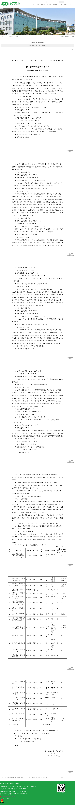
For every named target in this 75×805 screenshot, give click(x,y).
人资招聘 (60, 4)
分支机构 (72, 36)
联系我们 (71, 4)
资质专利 (66, 4)
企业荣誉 (67, 36)
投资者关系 (48, 4)
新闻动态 (43, 4)
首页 (33, 4)
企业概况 (37, 4)
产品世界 (55, 4)
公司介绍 (62, 36)
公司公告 (17, 36)
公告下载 (72, 49)
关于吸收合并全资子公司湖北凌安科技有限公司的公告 (39, 777)
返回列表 (62, 777)
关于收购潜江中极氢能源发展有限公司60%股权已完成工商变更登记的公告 (16, 777)
